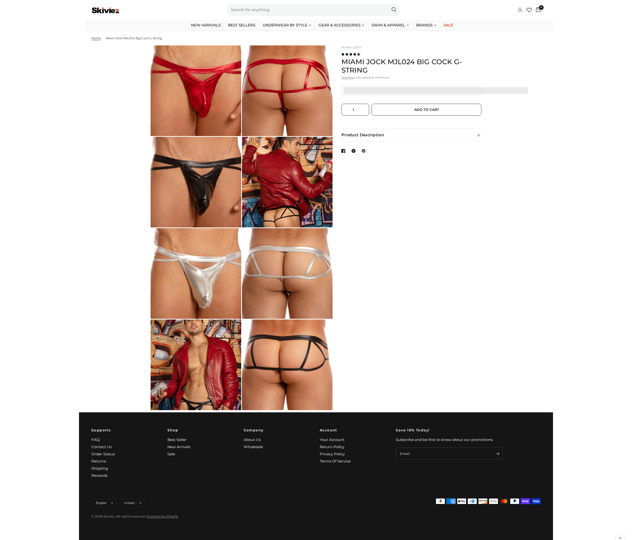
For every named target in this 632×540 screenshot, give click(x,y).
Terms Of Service (335, 461)
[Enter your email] (498, 454)
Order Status (103, 454)
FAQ (95, 439)
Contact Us (101, 446)
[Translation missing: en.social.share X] (354, 151)
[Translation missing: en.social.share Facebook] (344, 151)
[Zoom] (231, 55)
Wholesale (253, 446)
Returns (98, 461)
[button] (351, 54)
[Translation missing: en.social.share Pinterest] (365, 151)
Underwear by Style (285, 25)
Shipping (348, 77)
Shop (172, 430)
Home (96, 38)
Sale (448, 25)
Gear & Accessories (339, 25)
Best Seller (177, 439)
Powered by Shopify (162, 516)
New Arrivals (206, 25)
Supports (101, 430)
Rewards (99, 475)
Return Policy (332, 446)
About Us (252, 439)
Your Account (332, 439)
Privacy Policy (332, 454)
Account (328, 430)
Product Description (362, 135)
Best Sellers (241, 25)
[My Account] (520, 10)
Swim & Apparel (388, 25)
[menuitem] (205, 25)
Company (254, 430)
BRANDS (424, 25)
